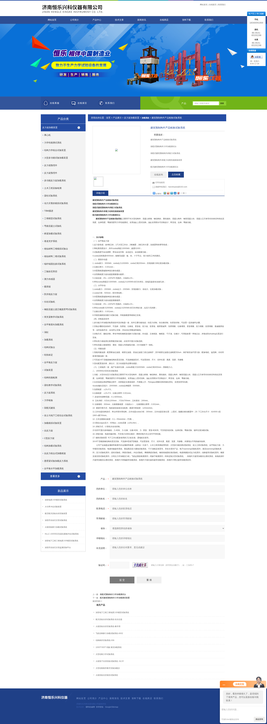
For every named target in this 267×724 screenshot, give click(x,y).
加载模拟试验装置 (52, 423)
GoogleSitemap (111, 707)
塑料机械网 (90, 707)
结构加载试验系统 (52, 446)
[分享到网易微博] (178, 193)
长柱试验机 (49, 302)
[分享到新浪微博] (168, 193)
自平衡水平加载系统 (54, 468)
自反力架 (48, 430)
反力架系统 (49, 392)
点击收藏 (176, 174)
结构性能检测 (50, 377)
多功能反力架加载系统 (55, 180)
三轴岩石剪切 (50, 271)
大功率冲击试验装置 (53, 507)
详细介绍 (100, 193)
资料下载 (186, 20)
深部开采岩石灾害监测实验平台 (58, 547)
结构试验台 (49, 347)
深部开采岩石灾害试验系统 (56, 520)
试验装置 (48, 370)
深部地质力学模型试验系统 (56, 500)
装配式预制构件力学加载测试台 (113, 594)
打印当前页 (160, 182)
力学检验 (48, 400)
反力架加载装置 (49, 127)
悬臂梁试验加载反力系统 (56, 461)
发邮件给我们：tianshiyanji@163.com (171, 187)
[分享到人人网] (175, 193)
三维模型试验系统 (52, 218)
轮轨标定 (48, 355)
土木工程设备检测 (52, 188)
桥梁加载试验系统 (52, 233)
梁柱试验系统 (50, 195)
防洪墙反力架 (50, 294)
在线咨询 (158, 175)
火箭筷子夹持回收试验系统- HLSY (110, 661)
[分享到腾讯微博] (171, 193)
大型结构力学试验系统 (105, 654)
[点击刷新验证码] (140, 565)
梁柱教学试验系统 (52, 385)
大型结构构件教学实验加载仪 (108, 668)
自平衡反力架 (50, 362)
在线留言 (212, 5)
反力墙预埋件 (50, 165)
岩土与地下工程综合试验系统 (58, 415)
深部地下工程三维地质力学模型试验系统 (61, 541)
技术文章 (119, 20)
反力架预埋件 (50, 173)
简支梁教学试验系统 (54, 317)
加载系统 (48, 339)
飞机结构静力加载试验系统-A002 (109, 633)
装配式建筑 (49, 408)
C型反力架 (49, 438)
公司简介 (74, 20)
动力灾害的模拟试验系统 (56, 203)
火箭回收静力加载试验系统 (56, 527)
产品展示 (117, 117)
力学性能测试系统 (52, 142)
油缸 (46, 332)
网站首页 (203, 5)
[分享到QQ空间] (164, 193)
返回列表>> (97, 601)
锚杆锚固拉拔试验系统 (55, 264)
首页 (108, 117)
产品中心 (97, 20)
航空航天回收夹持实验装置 (56, 513)
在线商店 (164, 20)
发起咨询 (259, 719)
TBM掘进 (48, 211)
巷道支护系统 (50, 241)
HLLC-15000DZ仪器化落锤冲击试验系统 (62, 534)
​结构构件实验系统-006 (105, 640)
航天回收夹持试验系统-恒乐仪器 (109, 619)
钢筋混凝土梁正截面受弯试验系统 (60, 309)
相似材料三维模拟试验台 (56, 248)
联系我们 (222, 5)
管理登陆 (99, 707)
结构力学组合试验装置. (55, 150)
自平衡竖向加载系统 (54, 324)
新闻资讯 (141, 20)
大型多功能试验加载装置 (56, 158)
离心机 (47, 135)
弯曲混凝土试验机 (52, 226)
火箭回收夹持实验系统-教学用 (108, 626)
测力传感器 (49, 279)
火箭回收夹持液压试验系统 (107, 675)
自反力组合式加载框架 (55, 453)
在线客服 (54, 103)
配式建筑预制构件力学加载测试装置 (115, 598)
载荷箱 (47, 286)
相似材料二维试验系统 (55, 256)
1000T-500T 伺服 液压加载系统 (109, 647)
